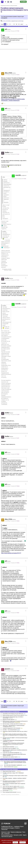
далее (22, 24)
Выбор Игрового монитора (8, 746)
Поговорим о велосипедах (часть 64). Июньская (13, 713)
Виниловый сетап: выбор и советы (10, 757)
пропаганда (20, 21)
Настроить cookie (18, 835)
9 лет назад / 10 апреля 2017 (12, 454)
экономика (8, 21)
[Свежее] (8, 2)
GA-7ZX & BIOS (6, 790)
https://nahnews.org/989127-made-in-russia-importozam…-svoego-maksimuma (13, 99)
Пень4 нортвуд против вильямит (9, 792)
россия (3, 21)
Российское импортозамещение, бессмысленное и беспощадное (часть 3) (14, 10)
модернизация (14, 21)
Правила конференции (16, 832)
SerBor (7, 152)
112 (7, 24)
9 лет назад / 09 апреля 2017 (12, 31)
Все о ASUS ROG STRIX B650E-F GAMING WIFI (13, 765)
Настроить (22, 842)
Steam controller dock (8, 766)
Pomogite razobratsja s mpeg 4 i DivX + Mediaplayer (13, 772)
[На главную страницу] (2, 2)
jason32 (7, 669)
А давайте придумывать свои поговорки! (11, 728)
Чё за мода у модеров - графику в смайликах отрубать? (14, 778)
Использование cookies (7, 835)
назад (2, 24)
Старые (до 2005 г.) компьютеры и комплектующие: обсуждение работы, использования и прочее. (13, 744)
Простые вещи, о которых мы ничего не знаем (13, 723)
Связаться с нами (5, 832)
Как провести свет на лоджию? (9, 748)
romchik (18, 175)
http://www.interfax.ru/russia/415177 (11, 553)
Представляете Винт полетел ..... (10, 771)
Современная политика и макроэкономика (9, 5)
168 (16, 24)
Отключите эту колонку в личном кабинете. (10, 794)
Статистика (7, 833)
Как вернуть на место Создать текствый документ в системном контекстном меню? (13, 781)
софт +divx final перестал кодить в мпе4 (11, 786)
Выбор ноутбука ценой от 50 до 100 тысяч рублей (13, 715)
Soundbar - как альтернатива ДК (10, 729)
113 (10, 24)
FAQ (2, 833)
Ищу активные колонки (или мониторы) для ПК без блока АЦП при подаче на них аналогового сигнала (15, 762)
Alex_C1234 (8, 73)
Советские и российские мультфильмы (11, 752)
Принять (15, 842)
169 (18, 24)
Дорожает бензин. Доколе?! (8, 719)
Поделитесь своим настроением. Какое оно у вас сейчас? (15, 731)
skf (6, 29)
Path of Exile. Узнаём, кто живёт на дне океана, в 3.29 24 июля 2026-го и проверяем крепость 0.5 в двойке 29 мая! (15, 735)
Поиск (23, 832)
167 (14, 24)
